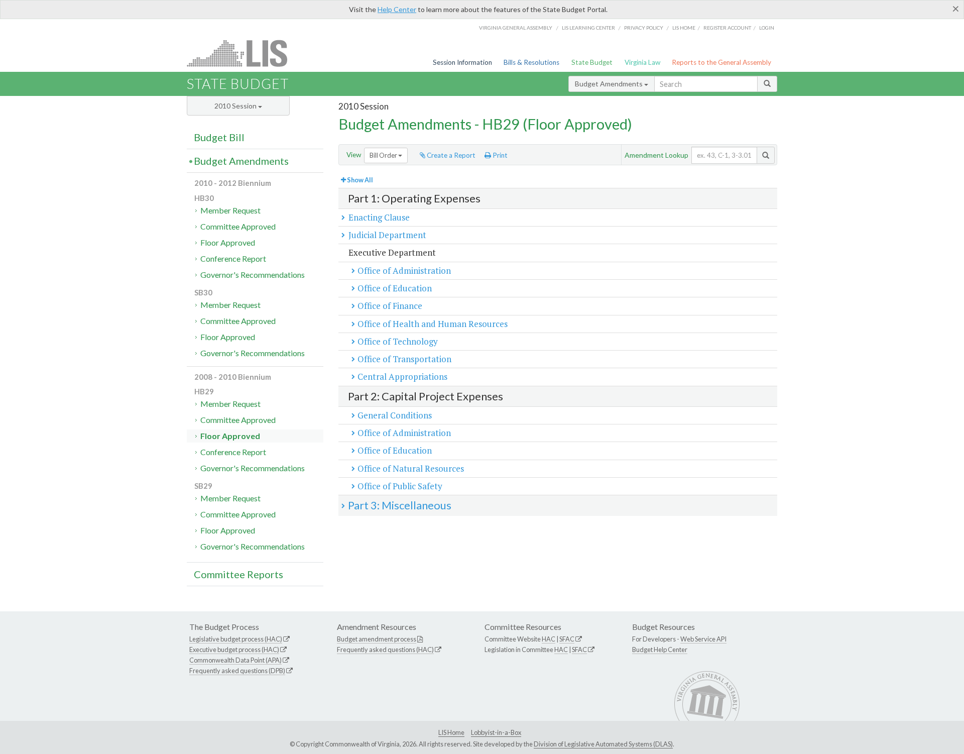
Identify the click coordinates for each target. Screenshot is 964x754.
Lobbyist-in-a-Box (496, 732)
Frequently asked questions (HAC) (385, 649)
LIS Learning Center (588, 28)
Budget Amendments (609, 83)
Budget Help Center (659, 649)
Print (499, 155)
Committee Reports (238, 574)
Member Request (230, 210)
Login (766, 28)
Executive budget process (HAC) (234, 649)
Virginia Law (642, 62)
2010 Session (236, 105)
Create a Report (450, 155)
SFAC (566, 639)
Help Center (397, 9)
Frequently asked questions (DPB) (237, 671)
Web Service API (703, 639)
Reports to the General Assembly (721, 62)
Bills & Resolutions (531, 62)
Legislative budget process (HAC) (235, 639)
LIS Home (451, 732)
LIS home (683, 28)
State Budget (592, 62)
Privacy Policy (643, 28)
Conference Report (233, 258)
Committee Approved (238, 226)
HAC (548, 639)
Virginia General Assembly (515, 28)
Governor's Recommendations (252, 274)
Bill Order (384, 155)
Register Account (727, 28)
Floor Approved (227, 242)
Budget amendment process (376, 639)
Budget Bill (219, 137)
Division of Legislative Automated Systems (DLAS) (603, 744)
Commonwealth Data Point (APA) (235, 660)
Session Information (462, 62)
